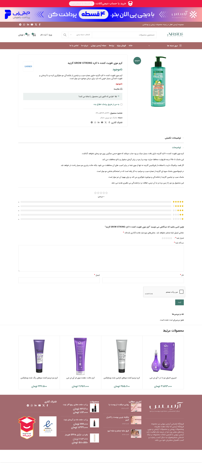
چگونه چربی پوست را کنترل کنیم (117, 418)
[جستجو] (65, 35)
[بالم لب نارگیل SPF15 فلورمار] (94, 439)
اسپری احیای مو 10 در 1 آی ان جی (163, 377)
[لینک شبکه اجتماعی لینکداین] (28, 24)
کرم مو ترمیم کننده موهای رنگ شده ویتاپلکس (39, 377)
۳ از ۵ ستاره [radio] (167, 238)
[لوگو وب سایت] (175, 34)
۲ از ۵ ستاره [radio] (169, 238)
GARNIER (28, 66)
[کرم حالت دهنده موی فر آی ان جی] (80, 356)
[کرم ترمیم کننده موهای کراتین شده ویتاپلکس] (122, 356)
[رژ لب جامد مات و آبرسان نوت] (94, 423)
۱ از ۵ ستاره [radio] (171, 238)
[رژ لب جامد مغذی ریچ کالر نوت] (94, 408)
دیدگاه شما (179, 242)
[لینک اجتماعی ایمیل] (32, 24)
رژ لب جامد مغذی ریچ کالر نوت (75, 404)
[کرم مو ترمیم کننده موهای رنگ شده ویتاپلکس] (39, 356)
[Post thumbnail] (136, 407)
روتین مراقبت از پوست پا (119, 404)
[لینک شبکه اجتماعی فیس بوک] (39, 24)
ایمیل (97, 275)
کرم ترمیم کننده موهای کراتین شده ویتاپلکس (122, 377)
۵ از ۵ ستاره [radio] (163, 238)
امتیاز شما (179, 238)
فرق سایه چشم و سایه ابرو (118, 430)
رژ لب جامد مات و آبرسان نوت (76, 419)
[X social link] (36, 24)
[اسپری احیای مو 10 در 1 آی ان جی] (163, 356)
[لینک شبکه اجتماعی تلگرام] (20, 24)
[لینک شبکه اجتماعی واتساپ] (24, 24)
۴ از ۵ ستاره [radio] (165, 238)
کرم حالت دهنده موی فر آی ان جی (80, 377)
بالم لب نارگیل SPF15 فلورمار (76, 435)
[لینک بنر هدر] (101, 14)
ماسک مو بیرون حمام (109, 117)
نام (182, 275)
